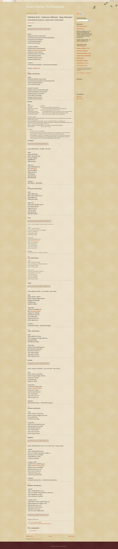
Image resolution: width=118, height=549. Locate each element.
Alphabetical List (80, 28)
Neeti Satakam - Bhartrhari (82, 60)
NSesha (79, 96)
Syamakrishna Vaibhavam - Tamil (84, 53)
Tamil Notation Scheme (82, 26)
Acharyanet (79, 70)
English (29, 143)
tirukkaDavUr (36, 68)
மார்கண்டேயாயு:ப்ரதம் (34, 240)
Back (29, 72)
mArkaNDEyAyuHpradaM (39, 50)
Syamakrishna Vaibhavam (82, 50)
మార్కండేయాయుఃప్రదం (35, 311)
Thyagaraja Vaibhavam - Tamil (83, 48)
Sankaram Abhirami (47, 523)
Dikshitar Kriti (33, 523)
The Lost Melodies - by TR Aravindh (84, 73)
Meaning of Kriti (31, 22)
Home (50, 536)
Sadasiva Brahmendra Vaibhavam (84, 55)
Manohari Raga (40, 523)
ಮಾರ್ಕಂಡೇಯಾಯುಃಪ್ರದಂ (36, 388)
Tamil (35, 29)
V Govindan (80, 98)
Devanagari (30, 29)
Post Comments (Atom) (36, 538)
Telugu (38, 29)
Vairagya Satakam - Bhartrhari (83, 63)
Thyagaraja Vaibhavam (81, 45)
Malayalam (47, 29)
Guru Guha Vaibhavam (45, 6)
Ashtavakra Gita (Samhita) (82, 65)
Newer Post (29, 536)
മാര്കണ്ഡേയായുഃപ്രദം (38, 465)
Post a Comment (32, 530)
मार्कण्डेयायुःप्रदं (33, 168)
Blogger (65, 546)
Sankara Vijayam (80, 58)
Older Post (71, 536)
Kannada (42, 29)
